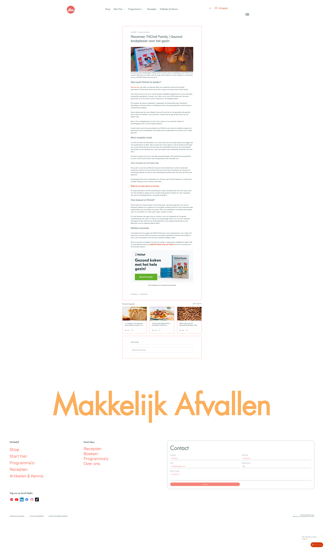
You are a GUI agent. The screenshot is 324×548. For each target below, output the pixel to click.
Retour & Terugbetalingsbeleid (58, 516)
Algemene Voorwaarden (17, 516)
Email (172, 463)
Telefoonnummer (246, 463)
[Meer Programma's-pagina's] (143, 9)
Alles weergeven (197, 303)
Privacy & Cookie (35, 516)
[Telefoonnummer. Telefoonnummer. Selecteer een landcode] (244, 466)
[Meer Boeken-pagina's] (98, 453)
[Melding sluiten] (321, 536)
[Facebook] (27, 499)
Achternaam (245, 455)
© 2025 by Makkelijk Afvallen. (307, 514)
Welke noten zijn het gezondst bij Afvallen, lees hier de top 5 (188, 324)
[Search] (210, 8)
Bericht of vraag (175, 471)
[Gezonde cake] (135, 313)
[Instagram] (32, 499)
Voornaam (173, 455)
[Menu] (247, 14)
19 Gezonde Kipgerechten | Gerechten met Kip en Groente (161, 324)
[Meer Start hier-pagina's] (124, 9)
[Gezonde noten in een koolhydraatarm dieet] (189, 313)
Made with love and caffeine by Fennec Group (303, 516)
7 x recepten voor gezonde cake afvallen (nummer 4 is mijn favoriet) (134, 324)
